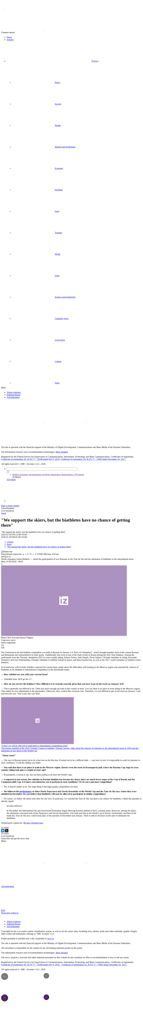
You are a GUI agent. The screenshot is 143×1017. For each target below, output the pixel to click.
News (9, 37)
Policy (57, 82)
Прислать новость (9, 913)
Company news (62, 318)
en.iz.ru (50, 938)
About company (14, 392)
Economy (59, 168)
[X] (6, 830)
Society (58, 104)
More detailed (62, 452)
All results (11, 479)
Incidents (59, 190)
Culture (58, 361)
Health (58, 125)
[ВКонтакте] (2, 830)
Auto (57, 211)
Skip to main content (10, 506)
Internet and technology (65, 147)
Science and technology (65, 297)
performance (26, 791)
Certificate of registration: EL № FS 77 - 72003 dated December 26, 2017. (93, 459)
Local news (60, 340)
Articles (10, 39)
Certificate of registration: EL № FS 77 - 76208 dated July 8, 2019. (30, 965)
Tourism (58, 233)
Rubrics (95, 61)
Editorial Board (13, 395)
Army (57, 275)
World (57, 254)
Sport (57, 383)
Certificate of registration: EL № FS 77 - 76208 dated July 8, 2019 (30, 459)
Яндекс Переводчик (33, 823)
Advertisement (13, 397)
